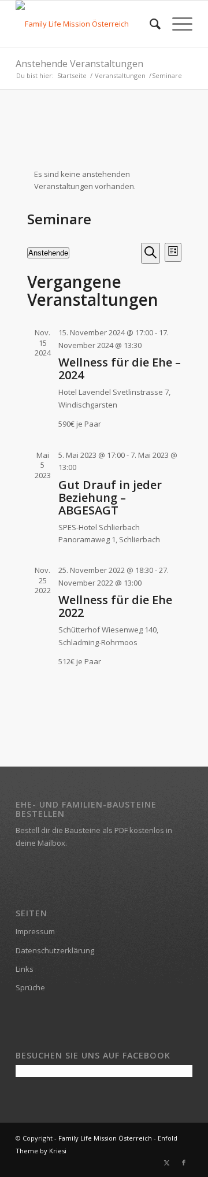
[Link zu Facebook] (183, 1162)
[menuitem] (149, 24)
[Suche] (149, 24)
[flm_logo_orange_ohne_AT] (86, 24)
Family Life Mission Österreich (105, 1138)
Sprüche (30, 987)
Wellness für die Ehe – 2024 (119, 368)
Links (25, 969)
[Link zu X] (166, 1162)
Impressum (35, 931)
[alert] (104, 180)
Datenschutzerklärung (55, 950)
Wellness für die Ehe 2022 (115, 606)
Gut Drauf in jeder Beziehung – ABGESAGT (110, 497)
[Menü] (176, 24)
